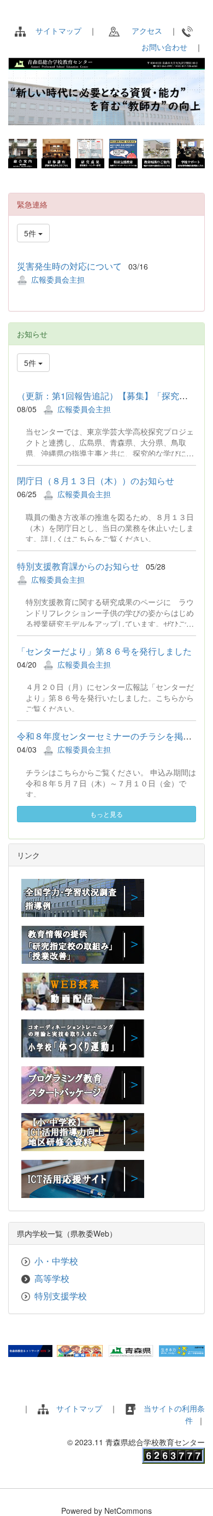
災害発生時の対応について (69, 266)
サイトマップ (58, 30)
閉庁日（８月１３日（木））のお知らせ (95, 480)
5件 (31, 233)
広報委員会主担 (58, 279)
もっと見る (106, 813)
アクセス (143, 30)
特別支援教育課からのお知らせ (78, 566)
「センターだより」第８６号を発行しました (104, 651)
